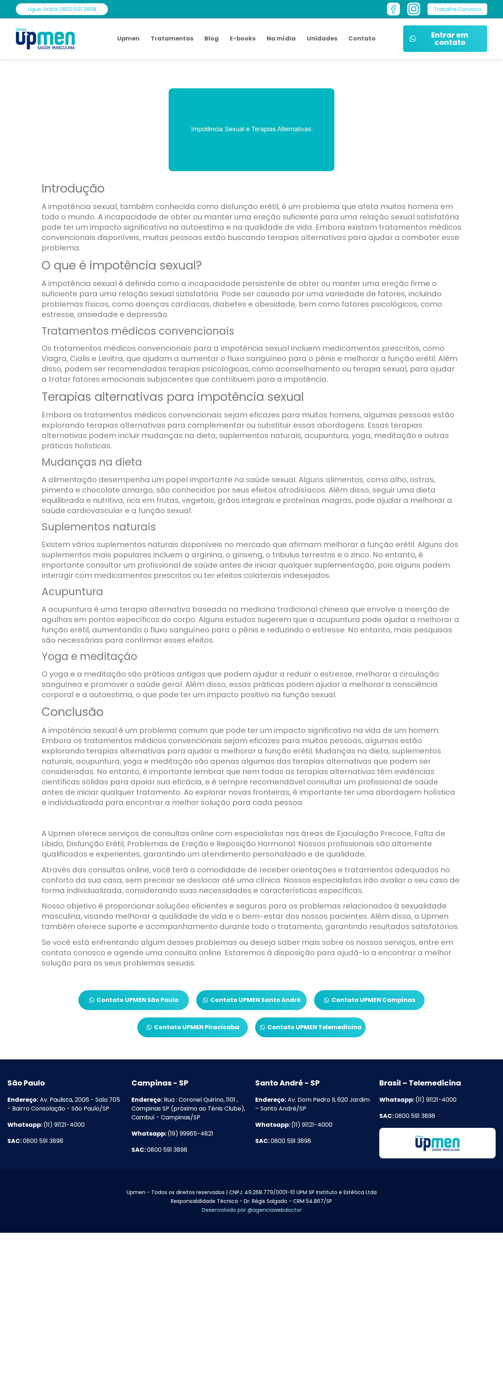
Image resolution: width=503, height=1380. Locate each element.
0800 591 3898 (35, 1141)
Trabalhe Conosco (55, 1365)
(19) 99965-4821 (172, 1133)
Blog (211, 38)
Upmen (128, 38)
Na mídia (281, 38)
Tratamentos (172, 38)
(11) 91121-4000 (46, 1124)
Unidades (322, 38)
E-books (243, 38)
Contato (362, 38)
